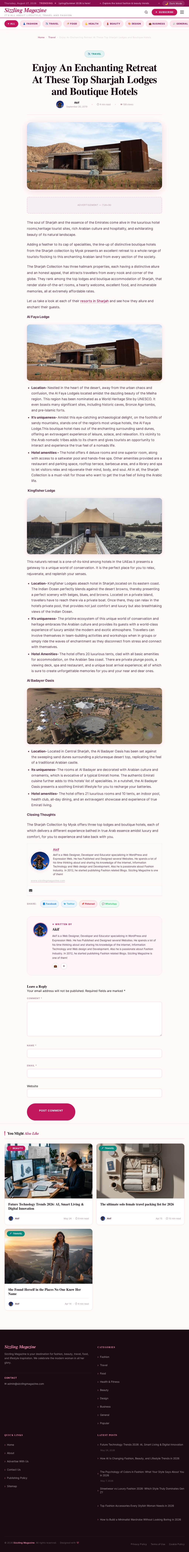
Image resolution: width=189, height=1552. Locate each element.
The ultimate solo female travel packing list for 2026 (137, 1204)
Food (71, 23)
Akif (76, 102)
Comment (34, 998)
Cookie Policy (177, 1544)
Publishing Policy (17, 1477)
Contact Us (13, 1469)
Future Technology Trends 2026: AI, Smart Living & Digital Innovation (46, 1206)
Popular (104, 1423)
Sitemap (12, 1486)
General (104, 1414)
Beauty (113, 23)
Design (134, 23)
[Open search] (146, 12)
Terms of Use (158, 1544)
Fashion (30, 23)
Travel (52, 23)
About (10, 1453)
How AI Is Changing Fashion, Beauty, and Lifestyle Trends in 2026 (139, 1458)
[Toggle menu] (182, 12)
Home (41, 37)
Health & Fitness (109, 1381)
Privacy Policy (139, 1544)
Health (92, 23)
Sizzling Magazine (24, 1542)
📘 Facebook (49, 903)
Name (32, 1045)
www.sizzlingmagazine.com (48, 880)
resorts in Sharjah (94, 301)
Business (157, 23)
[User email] (30, 891)
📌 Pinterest (88, 903)
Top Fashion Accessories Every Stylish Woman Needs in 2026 (137, 1505)
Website (32, 1086)
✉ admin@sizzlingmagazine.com (24, 1383)
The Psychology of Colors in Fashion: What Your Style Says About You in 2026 (142, 1473)
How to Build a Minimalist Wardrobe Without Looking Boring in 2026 (140, 1519)
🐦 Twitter (69, 903)
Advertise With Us (17, 1461)
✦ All (11, 23)
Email (32, 1065)
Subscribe (164, 12)
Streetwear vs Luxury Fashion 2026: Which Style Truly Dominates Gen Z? (142, 1490)
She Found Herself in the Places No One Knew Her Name (44, 1291)
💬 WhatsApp (109, 903)
